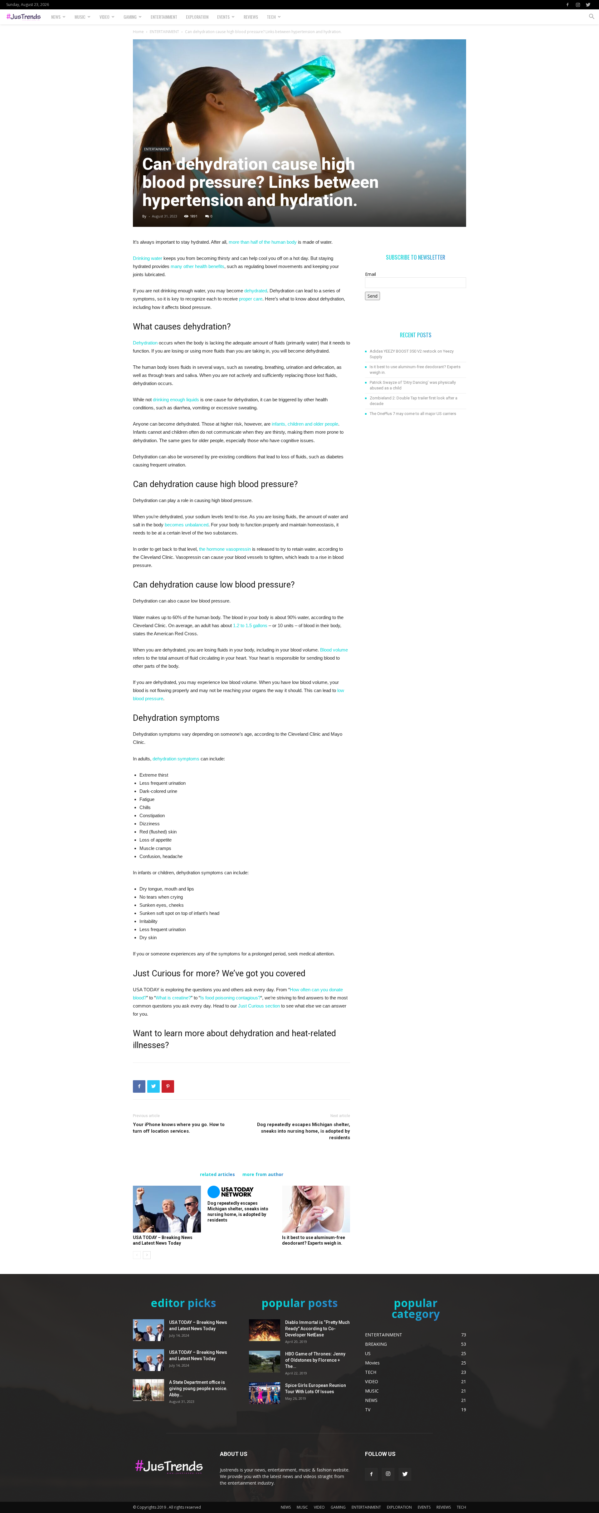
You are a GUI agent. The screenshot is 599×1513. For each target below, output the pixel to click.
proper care (250, 298)
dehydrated (255, 290)
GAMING (130, 16)
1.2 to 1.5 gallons (250, 625)
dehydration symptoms (176, 758)
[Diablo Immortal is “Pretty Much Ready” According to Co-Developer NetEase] (264, 1330)
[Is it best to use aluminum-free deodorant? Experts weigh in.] (316, 1209)
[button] (591, 17)
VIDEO (105, 16)
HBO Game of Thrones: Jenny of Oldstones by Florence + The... (315, 1360)
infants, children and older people (305, 424)
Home (138, 31)
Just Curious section (259, 1005)
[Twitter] (588, 4)
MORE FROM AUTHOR (262, 1174)
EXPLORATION (197, 16)
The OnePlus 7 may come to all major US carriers (413, 413)
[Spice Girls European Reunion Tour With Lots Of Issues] (264, 1393)
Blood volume (334, 649)
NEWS (56, 16)
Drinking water (147, 258)
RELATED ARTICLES (217, 1174)
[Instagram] (577, 4)
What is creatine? (173, 997)
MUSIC (80, 16)
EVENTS (223, 16)
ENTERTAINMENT (164, 16)
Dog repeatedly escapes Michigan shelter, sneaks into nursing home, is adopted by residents (303, 1131)
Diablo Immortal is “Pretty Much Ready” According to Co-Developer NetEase (317, 1328)
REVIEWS (251, 16)
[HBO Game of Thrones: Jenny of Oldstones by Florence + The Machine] (264, 1362)
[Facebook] (567, 4)
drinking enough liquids (176, 399)
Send (372, 296)
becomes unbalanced (186, 524)
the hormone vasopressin (225, 549)
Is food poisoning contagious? (230, 997)
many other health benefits (197, 266)
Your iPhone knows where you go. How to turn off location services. (179, 1128)
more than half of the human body (263, 242)
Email (370, 274)
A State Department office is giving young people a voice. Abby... (198, 1388)
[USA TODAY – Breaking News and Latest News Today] (167, 1209)
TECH (271, 16)
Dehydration (145, 342)
